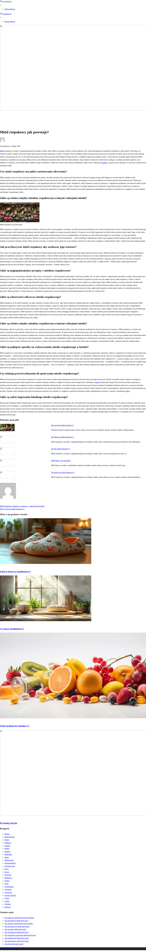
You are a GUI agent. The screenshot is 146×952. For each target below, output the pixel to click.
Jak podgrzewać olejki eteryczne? (17, 938)
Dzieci (7, 840)
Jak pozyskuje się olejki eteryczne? (17, 926)
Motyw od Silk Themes (8, 949)
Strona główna (10, 9)
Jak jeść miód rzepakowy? (60, 449)
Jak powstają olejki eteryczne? (15, 929)
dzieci (97, 382)
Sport (6, 884)
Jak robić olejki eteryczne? (14, 944)
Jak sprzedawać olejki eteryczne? (16, 921)
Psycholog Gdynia (8, 823)
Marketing (8, 854)
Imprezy (7, 851)
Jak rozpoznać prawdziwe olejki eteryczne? (20, 935)
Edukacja (8, 843)
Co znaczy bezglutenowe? (12, 629)
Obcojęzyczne (10, 866)
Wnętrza (8, 904)
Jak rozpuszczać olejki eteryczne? (17, 941)
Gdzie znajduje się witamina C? (15, 726)
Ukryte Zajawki (10, 895)
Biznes (7, 834)
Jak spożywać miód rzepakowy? (62, 472)
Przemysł (8, 875)
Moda (7, 857)
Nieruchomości (10, 863)
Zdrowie (8, 118)
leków (127, 391)
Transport (8, 889)
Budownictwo (10, 837)
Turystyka (8, 892)
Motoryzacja (9, 860)
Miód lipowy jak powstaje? (61, 461)
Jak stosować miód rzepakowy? (62, 437)
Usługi (7, 901)
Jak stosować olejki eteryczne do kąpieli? (19, 918)
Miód (2, 151)
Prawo (7, 872)
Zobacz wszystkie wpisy (9, 503)
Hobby (7, 849)
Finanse (7, 846)
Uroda (7, 898)
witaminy (104, 163)
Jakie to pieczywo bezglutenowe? (15, 571)
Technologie (9, 887)
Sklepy (7, 881)
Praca (7, 869)
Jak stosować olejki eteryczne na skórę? (19, 923)
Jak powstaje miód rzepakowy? (62, 425)
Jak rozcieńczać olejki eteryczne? (16, 932)
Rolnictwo (8, 878)
